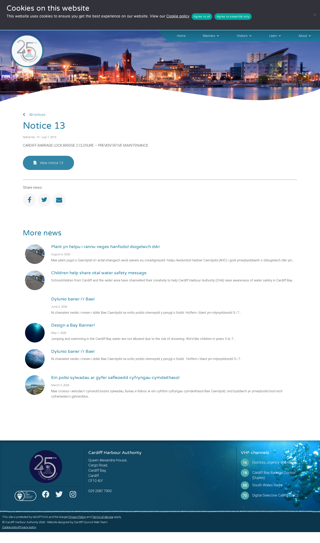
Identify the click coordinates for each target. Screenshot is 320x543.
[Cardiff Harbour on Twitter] (59, 495)
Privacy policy (27, 527)
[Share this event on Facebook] (29, 200)
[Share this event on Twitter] (44, 200)
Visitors (242, 36)
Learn (273, 36)
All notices (36, 114)
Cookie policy (177, 16)
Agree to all (202, 16)
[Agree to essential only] (314, 14)
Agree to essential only (233, 16)
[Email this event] (59, 200)
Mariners (209, 36)
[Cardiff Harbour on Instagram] (73, 495)
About (303, 36)
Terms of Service (102, 517)
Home (181, 36)
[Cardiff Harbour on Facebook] (46, 495)
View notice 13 (51, 163)
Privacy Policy (77, 517)
